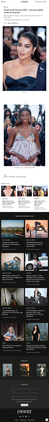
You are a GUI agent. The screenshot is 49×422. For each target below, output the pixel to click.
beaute (6, 176)
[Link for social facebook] (23, 416)
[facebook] (7, 23)
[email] (5, 23)
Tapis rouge (11, 176)
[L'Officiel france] (24, 2)
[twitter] (13, 23)
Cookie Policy (31, 419)
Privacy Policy (30, 401)
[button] (44, 137)
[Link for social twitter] (20, 416)
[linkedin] (11, 23)
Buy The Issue (38, 1)
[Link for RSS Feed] (28, 416)
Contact (16, 419)
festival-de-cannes (20, 176)
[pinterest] (9, 23)
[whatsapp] (15, 23)
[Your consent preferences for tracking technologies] (47, 420)
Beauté (6, 7)
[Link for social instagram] (26, 416)
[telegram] (17, 23)
